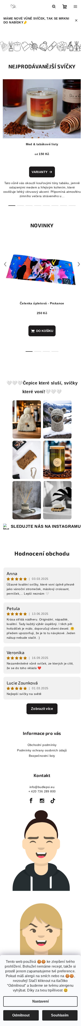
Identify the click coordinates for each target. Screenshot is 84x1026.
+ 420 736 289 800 (40, 792)
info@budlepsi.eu (40, 788)
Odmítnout (21, 1015)
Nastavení (40, 1001)
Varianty (39, 171)
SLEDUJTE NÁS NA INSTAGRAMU (44, 527)
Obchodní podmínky (40, 746)
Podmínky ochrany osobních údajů (40, 751)
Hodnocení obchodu (40, 554)
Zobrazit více (40, 710)
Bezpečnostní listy (40, 757)
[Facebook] (29, 802)
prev (5, 108)
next (75, 108)
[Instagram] (40, 802)
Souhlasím (59, 1015)
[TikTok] (51, 802)
